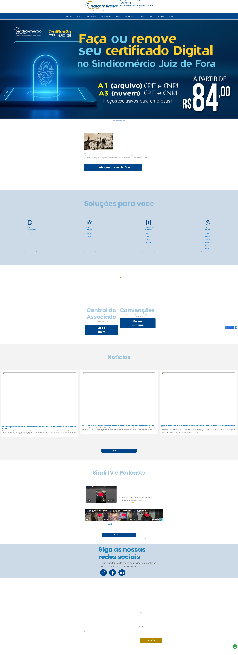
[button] (18, 69)
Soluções (79, 16)
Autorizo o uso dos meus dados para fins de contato (146, 634)
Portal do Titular (115, 634)
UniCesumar (89, 235)
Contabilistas (161, 16)
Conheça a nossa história (113, 167)
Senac (89, 238)
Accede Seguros (148, 235)
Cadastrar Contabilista (116, 632)
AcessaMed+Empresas (209, 242)
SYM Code (148, 233)
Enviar (151, 640)
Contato (171, 16)
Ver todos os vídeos (119, 535)
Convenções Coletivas (106, 16)
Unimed (207, 233)
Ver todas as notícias (119, 451)
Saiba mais (101, 330)
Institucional (69, 16)
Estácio (89, 236)
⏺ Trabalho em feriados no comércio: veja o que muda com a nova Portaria (136, 7)
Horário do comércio (129, 16)
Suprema (89, 233)
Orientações (142, 16)
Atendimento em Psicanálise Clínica (207, 237)
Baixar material (138, 323)
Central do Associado (91, 16)
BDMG (148, 236)
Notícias (118, 16)
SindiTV (151, 16)
